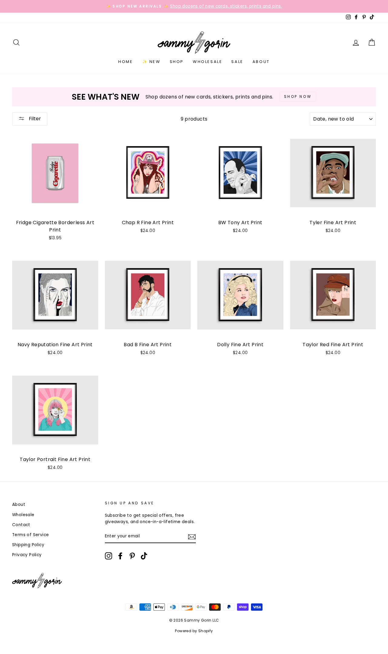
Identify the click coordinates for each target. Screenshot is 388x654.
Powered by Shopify (194, 630)
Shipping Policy (28, 545)
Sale (237, 62)
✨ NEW (151, 62)
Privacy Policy (27, 555)
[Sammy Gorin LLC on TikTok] (144, 555)
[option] (194, 6)
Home (125, 62)
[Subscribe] (192, 536)
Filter (34, 118)
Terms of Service (30, 535)
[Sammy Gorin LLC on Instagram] (108, 555)
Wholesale (207, 62)
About (261, 62)
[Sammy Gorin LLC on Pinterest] (132, 555)
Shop (177, 62)
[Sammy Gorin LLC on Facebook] (120, 555)
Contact (21, 525)
